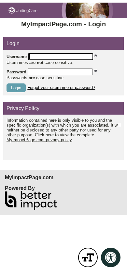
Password (16, 71)
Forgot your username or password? (61, 87)
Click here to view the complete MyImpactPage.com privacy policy (50, 137)
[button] (16, 87)
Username (17, 56)
